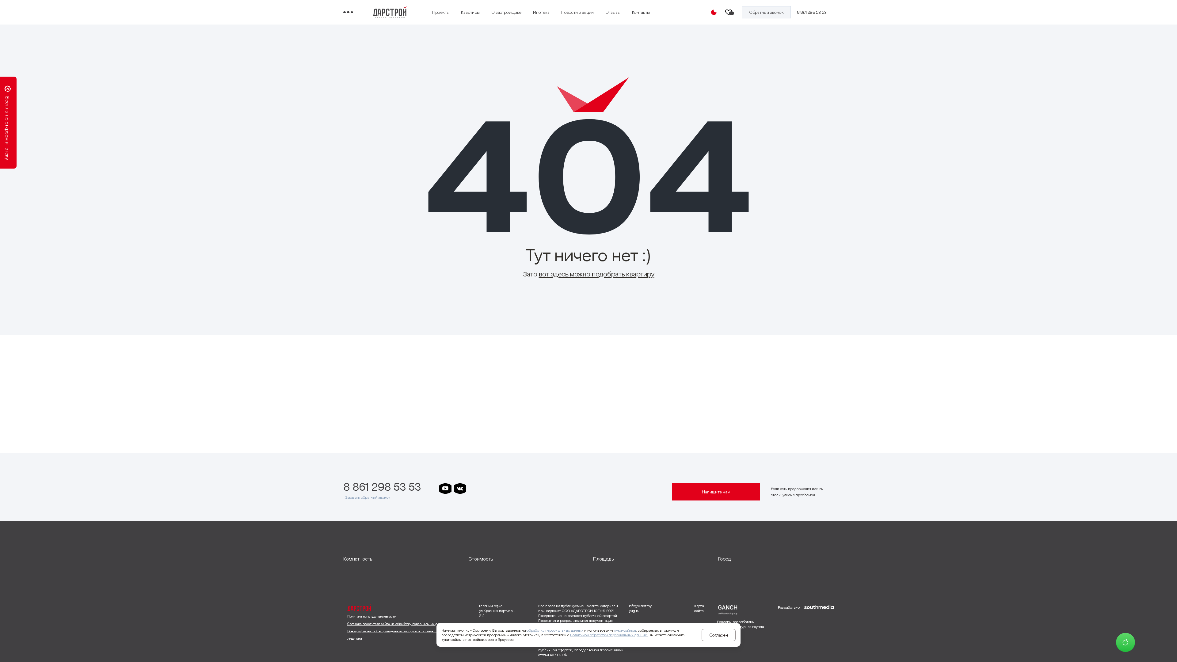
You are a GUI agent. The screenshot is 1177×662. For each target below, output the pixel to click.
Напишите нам (716, 492)
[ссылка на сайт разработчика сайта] (819, 630)
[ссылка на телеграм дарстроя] (475, 488)
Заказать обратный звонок (367, 497)
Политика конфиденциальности (371, 616)
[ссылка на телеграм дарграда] (489, 488)
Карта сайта (699, 608)
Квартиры (470, 12)
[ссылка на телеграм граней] (519, 488)
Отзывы (612, 12)
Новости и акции (577, 12)
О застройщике (506, 12)
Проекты (440, 12)
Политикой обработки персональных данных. (609, 635)
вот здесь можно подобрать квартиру (596, 274)
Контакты (641, 12)
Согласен (718, 635)
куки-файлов (625, 630)
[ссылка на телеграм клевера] (504, 488)
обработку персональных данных (555, 630)
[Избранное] (729, 12)
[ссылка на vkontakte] (460, 488)
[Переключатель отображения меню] (348, 12)
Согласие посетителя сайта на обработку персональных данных (397, 624)
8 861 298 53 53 (812, 12)
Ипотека (541, 12)
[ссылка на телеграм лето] (534, 488)
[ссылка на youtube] (445, 488)
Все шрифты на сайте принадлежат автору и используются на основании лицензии (404, 635)
